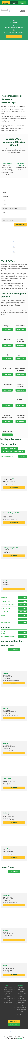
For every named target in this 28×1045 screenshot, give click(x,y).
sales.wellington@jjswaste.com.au (12, 750)
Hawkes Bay (6, 813)
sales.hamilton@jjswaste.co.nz (11, 715)
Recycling (7, 339)
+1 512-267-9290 (8, 970)
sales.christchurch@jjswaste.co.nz (12, 785)
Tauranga (5, 848)
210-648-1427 (7, 900)
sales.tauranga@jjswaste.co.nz (11, 854)
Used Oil (20, 355)
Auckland (5, 673)
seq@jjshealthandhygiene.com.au (12, 484)
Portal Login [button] (22, 2)
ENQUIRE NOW (14, 487)
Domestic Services (7, 431)
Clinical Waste (7, 384)
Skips (7, 355)
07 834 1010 (7, 713)
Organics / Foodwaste (20, 340)
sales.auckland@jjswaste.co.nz (11, 680)
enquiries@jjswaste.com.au (10, 519)
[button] (22, 7)
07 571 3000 (7, 853)
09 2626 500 (7, 678)
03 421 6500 (7, 783)
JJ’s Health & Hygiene (9, 478)
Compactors (7, 400)
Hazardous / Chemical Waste (7, 416)
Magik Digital (20, 1038)
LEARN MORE (14, 555)
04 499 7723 (7, 748)
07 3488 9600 (7, 518)
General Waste (20, 326)
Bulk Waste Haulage (20, 401)
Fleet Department (8, 581)
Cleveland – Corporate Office (11, 513)
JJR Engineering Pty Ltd (10, 548)
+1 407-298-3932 (8, 935)
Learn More (14, 683)
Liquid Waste (7, 369)
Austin (5, 965)
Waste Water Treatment (21, 416)
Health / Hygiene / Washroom (20, 370)
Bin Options (7, 326)
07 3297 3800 (7, 553)
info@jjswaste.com (8, 937)
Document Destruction (20, 385)
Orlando (5, 930)
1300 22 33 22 (7, 483)
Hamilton (5, 708)
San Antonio (6, 895)
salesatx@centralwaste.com (10, 972)
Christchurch (7, 778)
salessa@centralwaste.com (10, 902)
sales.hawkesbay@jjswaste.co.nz (12, 820)
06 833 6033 (7, 818)
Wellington (6, 743)
